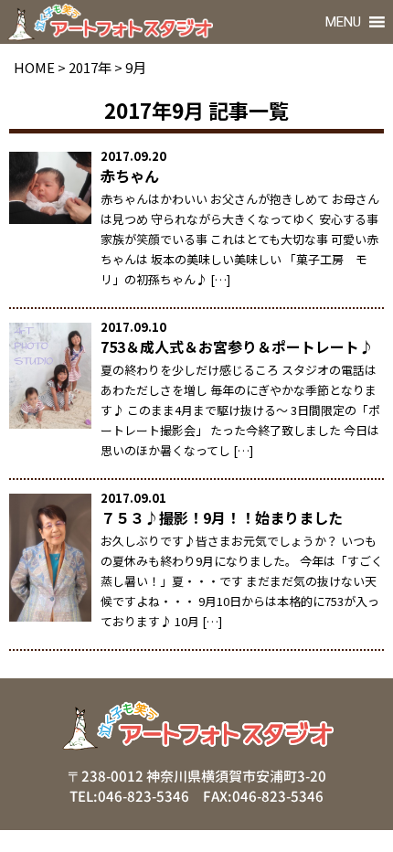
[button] (343, 22)
